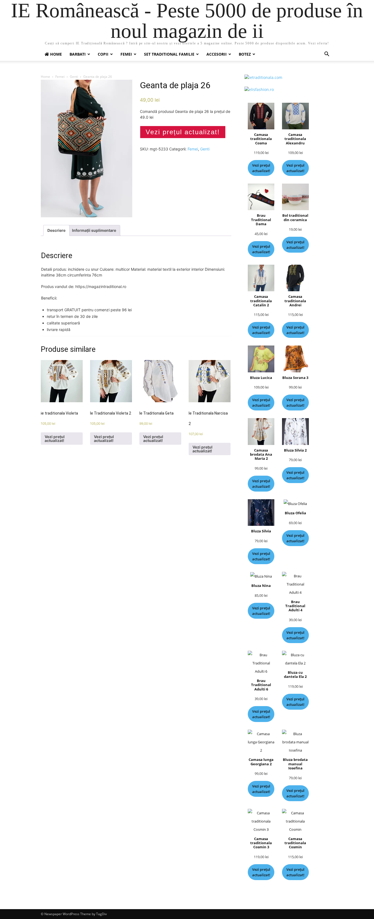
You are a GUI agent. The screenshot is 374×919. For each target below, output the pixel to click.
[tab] (56, 230)
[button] (326, 54)
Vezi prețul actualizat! (183, 132)
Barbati (78, 54)
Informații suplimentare (94, 230)
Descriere (56, 230)
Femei (126, 54)
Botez (245, 54)
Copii (103, 54)
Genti (74, 76)
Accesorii (216, 54)
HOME (55, 54)
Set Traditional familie (169, 54)
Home (45, 76)
